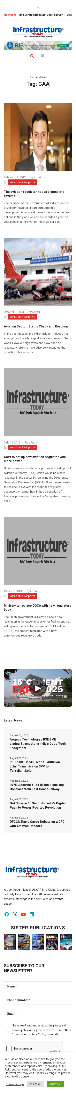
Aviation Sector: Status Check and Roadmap (36, 326)
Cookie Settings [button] (15, 1084)
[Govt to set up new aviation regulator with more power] (38, 402)
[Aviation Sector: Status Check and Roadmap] (38, 272)
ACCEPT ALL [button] (55, 1084)
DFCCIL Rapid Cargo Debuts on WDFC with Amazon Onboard (37, 824)
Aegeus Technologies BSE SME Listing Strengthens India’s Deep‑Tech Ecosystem (38, 744)
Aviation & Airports (22, 182)
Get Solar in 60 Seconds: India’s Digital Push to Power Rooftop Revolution (37, 805)
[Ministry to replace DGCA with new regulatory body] (38, 551)
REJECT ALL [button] (35, 1084)
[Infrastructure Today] (38, 32)
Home (34, 77)
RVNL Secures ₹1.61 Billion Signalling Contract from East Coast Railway (37, 787)
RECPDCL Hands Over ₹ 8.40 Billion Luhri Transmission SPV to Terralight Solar (35, 766)
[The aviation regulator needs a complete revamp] (38, 137)
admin (38, 177)
